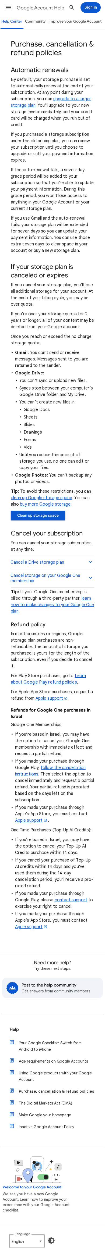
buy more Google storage (45, 504)
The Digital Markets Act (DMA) (45, 1103)
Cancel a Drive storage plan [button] (37, 562)
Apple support (49, 698)
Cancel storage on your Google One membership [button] (45, 578)
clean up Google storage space (41, 498)
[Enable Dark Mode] (51, 1240)
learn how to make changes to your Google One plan (52, 605)
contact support (71, 900)
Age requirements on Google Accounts (53, 1061)
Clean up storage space (38, 515)
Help (14, 1029)
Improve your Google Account (75, 21)
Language (22, 1234)
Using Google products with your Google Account (55, 1076)
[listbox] (27, 1241)
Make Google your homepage (45, 1115)
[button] (8, 7)
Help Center (11, 21)
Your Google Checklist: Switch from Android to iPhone (50, 1046)
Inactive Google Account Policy (46, 1126)
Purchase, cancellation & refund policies (56, 1091)
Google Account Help (40, 8)
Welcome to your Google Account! (32, 1187)
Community (35, 21)
